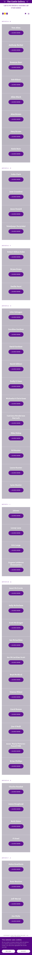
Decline (8, 951)
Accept (23, 951)
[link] (5, 13)
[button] (25, 13)
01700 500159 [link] (12, 5)
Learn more (16, 32)
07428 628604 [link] (16, 8)
